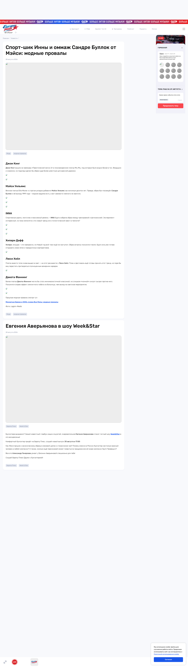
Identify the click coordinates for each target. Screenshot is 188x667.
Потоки (154, 29)
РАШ (88, 29)
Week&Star (115, 434)
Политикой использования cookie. (166, 654)
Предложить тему (170, 106)
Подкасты (143, 29)
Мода (8, 153)
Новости (14, 38)
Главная (6, 38)
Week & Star (24, 426)
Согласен (168, 659)
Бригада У (75, 29)
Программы (118, 29)
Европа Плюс (11, 426)
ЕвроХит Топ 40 (100, 29)
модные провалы (20, 153)
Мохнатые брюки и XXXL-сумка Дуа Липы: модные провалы (32, 302)
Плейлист (130, 29)
